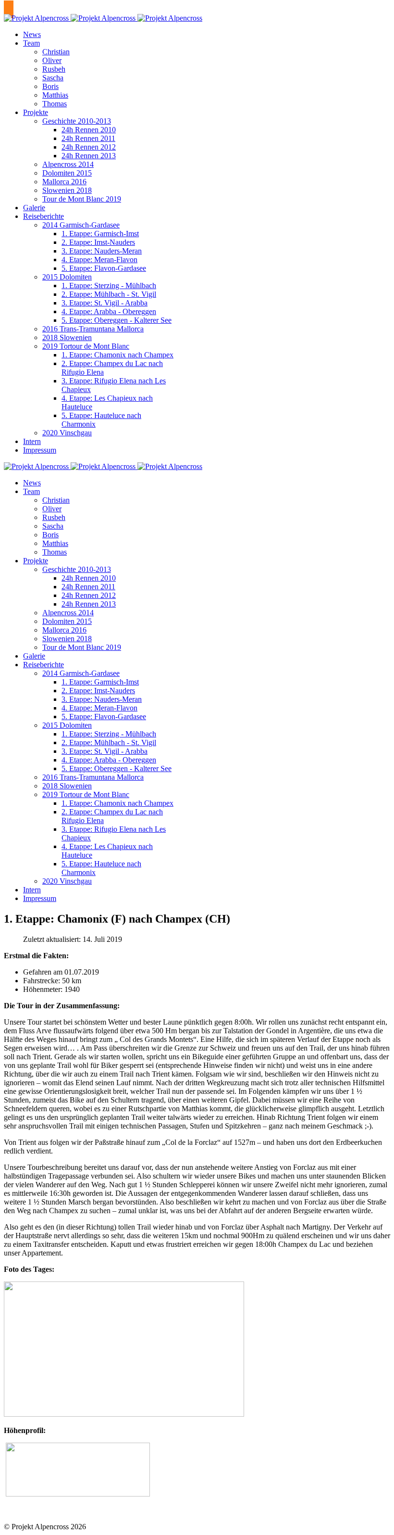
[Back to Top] (8, 9)
